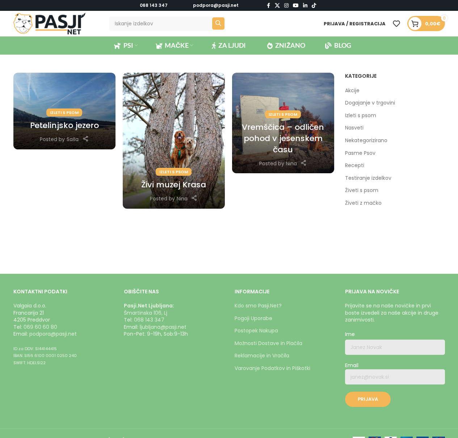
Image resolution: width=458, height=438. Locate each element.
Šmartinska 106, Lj (145, 312)
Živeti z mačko (363, 203)
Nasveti (354, 127)
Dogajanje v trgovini (370, 102)
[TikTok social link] (314, 5)
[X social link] (277, 5)
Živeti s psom (361, 190)
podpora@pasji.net (53, 333)
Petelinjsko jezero (64, 125)
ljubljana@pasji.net (163, 327)
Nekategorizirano (366, 140)
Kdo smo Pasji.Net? (258, 305)
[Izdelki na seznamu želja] (396, 23)
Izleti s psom (64, 112)
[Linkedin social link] (305, 5)
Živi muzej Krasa (173, 184)
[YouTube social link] (296, 5)
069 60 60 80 (40, 327)
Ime (350, 334)
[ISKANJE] (218, 23)
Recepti (354, 165)
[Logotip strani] (49, 23)
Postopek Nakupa (256, 330)
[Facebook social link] (268, 5)
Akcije (352, 90)
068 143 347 (154, 5)
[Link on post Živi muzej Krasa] (174, 141)
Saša (73, 139)
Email (351, 365)
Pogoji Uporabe (253, 318)
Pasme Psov (360, 153)
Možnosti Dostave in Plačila (268, 343)
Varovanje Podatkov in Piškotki (272, 368)
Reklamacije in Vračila (262, 355)
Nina (182, 198)
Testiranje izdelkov (368, 178)
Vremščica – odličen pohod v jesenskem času (283, 138)
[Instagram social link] (286, 5)
